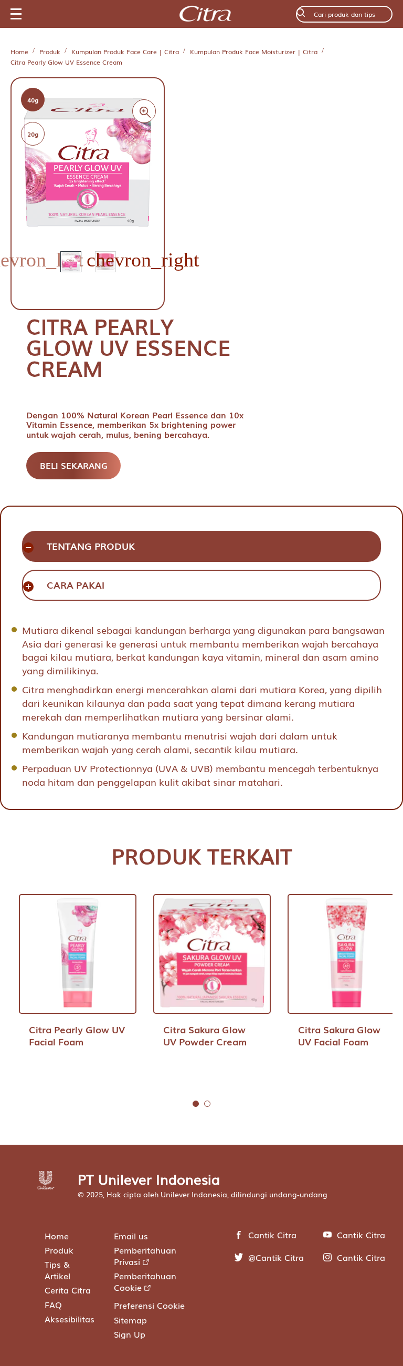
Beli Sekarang (74, 465)
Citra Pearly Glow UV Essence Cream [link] (66, 62)
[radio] (33, 99)
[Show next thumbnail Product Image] (142, 272)
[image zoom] (144, 111)
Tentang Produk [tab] (91, 545)
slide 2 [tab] (207, 1104)
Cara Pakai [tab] (75, 584)
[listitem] (77, 271)
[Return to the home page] (206, 14)
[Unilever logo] (46, 1185)
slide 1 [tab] (196, 1104)
